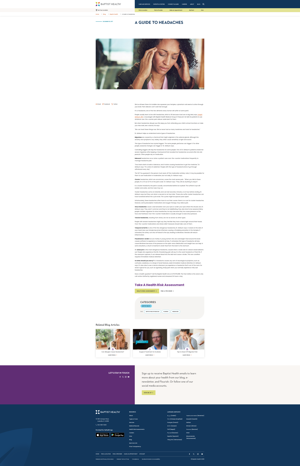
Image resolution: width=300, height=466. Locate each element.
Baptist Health (146, 306)
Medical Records (134, 426)
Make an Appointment (176, 10)
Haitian (188, 422)
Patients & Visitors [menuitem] (159, 4)
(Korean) (172, 426)
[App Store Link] (103, 435)
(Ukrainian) (195, 415)
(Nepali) (171, 429)
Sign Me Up (148, 393)
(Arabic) (171, 415)
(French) (172, 422)
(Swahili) (191, 419)
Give (202, 10)
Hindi (187, 433)
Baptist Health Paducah (152, 311)
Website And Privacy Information (105, 459)
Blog (130, 439)
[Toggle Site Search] (203, 4)
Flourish (165, 311)
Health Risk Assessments (146, 291)
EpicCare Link (133, 443)
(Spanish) (173, 436)
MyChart (191, 10)
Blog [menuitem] (198, 4)
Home (97, 454)
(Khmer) (191, 426)
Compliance (135, 459)
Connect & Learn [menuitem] (173, 4)
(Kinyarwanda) (191, 437)
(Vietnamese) (174, 439)
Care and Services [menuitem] (144, 4)
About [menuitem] (192, 4)
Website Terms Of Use (123, 459)
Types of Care (133, 419)
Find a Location (143, 10)
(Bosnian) (192, 429)
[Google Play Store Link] (117, 435)
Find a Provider (158, 10)
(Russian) (172, 433)
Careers (131, 433)
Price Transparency (135, 446)
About (131, 415)
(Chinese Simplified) (174, 419)
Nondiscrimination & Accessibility (151, 459)
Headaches (175, 311)
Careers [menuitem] (184, 4)
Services (131, 422)
